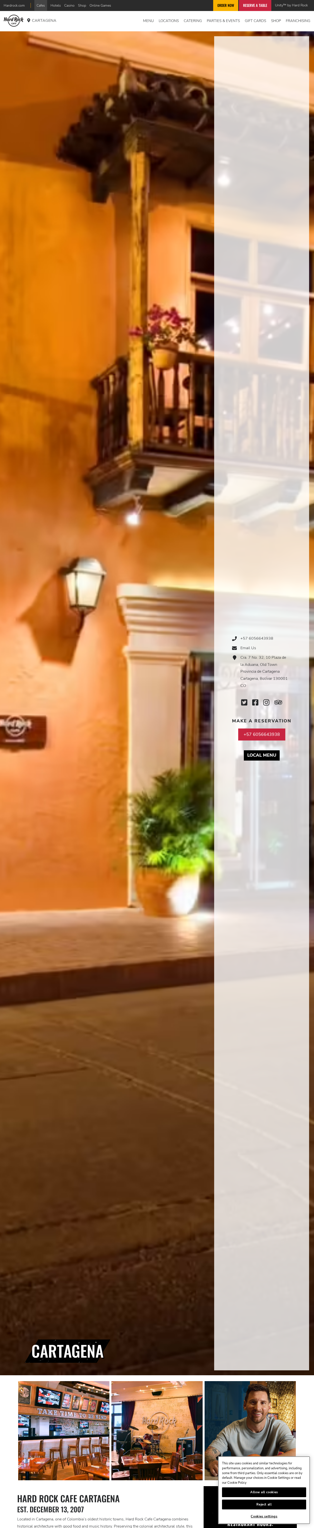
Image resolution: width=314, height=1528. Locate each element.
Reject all (264, 1504)
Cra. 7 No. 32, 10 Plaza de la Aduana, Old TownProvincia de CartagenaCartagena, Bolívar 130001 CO (264, 671)
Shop (82, 5)
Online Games (100, 5)
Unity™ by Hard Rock (291, 5)
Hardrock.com (14, 5)
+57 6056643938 (256, 638)
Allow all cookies (264, 1492)
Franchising (298, 20)
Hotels (56, 5)
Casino (69, 5)
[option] (63, 1430)
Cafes (41, 5)
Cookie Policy (237, 1483)
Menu (148, 20)
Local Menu (263, 755)
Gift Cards (255, 20)
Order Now (225, 5)
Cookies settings (264, 1516)
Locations (169, 20)
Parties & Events (223, 20)
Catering (193, 20)
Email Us (248, 648)
